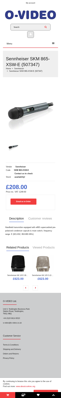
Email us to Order (23, 201)
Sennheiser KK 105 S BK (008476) (21, 275)
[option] (30, 109)
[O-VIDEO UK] (30, 19)
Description (16, 218)
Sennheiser (19, 68)
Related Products (17, 247)
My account (30, 3)
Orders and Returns (11, 354)
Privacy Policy (8, 358)
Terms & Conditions (11, 345)
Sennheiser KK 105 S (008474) (44, 275)
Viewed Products (44, 247)
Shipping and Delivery (12, 349)
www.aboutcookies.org (25, 386)
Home (8, 68)
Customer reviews (40, 218)
